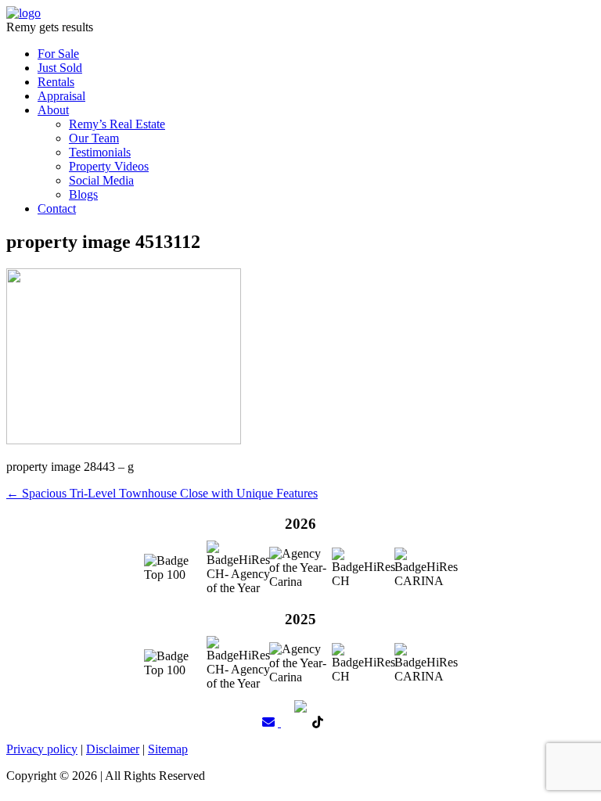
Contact (57, 208)
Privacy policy (41, 749)
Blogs (83, 194)
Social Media (101, 180)
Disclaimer (112, 749)
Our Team (94, 138)
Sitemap (168, 749)
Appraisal (61, 95)
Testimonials (100, 152)
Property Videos (109, 166)
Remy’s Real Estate (117, 124)
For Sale (58, 53)
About (53, 110)
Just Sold (60, 67)
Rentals (56, 81)
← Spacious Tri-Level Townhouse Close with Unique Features (162, 493)
